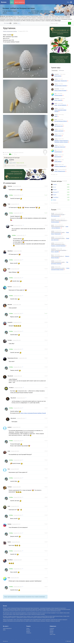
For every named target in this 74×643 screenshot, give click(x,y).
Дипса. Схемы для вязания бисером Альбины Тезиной (33, 413)
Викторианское (57, 156)
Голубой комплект (58, 95)
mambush (9, 427)
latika (9, 451)
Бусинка (3, 2)
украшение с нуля (12, 13)
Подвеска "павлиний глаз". (60, 166)
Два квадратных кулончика (60, 85)
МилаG (55, 119)
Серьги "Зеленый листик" (59, 171)
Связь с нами (52, 634)
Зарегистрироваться (19, 2)
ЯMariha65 (10, 304)
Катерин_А (11, 387)
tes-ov (54, 187)
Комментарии (54, 70)
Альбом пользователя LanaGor (58, 232)
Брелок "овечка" (58, 135)
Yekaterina (10, 186)
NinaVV (55, 103)
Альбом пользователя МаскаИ (57, 214)
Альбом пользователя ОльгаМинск (58, 250)
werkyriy (56, 154)
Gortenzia (10, 286)
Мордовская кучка (58, 126)
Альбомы (16, 23)
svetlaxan (10, 486)
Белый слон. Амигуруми (59, 147)
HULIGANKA (56, 88)
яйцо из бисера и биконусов (17, 152)
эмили (9, 506)
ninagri (11, 225)
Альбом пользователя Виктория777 (59, 220)
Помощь (51, 632)
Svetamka (10, 340)
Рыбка (55, 116)
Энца (9, 469)
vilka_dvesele (10, 375)
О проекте (52, 628)
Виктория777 (56, 192)
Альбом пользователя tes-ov (57, 256)
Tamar (9, 204)
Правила (51, 630)
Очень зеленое (57, 161)
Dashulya (9, 524)
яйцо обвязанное (7, 152)
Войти (11, 2)
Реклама (51, 631)
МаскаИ (55, 124)
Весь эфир (53, 174)
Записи (27, 628)
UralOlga (11, 159)
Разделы (28, 630)
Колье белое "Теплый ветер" (60, 80)
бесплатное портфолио (24, 11)
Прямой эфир (55, 68)
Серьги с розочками (58, 130)
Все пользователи (54, 202)
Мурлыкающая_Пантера (13, 358)
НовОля (9, 541)
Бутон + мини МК (58, 100)
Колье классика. (57, 76)
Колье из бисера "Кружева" (60, 90)
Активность (28, 632)
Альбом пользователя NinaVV (57, 226)
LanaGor (56, 79)
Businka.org (5, 641)
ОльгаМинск (10, 559)
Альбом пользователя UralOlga (10, 31)
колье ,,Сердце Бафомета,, (60, 105)
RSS (56, 174)
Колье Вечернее (58, 151)
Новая (9, 268)
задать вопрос (24, 13)
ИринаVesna (10, 250)
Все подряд (7, 23)
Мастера (28, 631)
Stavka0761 (10, 322)
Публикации (61, 70)
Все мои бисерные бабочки (60, 121)
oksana (54, 200)
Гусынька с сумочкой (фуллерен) (58, 245)
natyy (9, 577)
